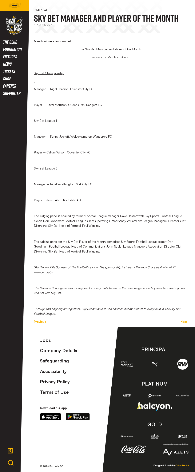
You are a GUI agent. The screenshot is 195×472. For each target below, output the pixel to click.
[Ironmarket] (127, 364)
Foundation (12, 49)
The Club (10, 42)
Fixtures (10, 56)
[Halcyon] (154, 406)
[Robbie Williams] (182, 364)
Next (184, 322)
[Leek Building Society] (127, 395)
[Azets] (175, 449)
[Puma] (154, 364)
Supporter (12, 93)
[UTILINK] (182, 436)
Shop (7, 78)
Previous (40, 322)
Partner (9, 86)
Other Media (182, 465)
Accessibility (53, 371)
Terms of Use (54, 392)
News (7, 64)
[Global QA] (127, 436)
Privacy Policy (55, 381)
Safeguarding (54, 361)
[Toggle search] (10, 463)
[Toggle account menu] (10, 451)
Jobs (45, 340)
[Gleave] (182, 396)
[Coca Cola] (134, 449)
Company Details (58, 350)
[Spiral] (154, 436)
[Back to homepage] (14, 25)
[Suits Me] (154, 396)
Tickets (9, 71)
